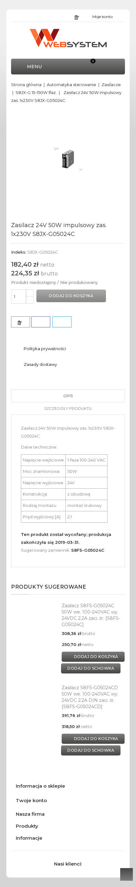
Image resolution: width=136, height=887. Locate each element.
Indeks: (18, 252)
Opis (68, 395)
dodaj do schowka (90, 668)
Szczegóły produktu (68, 408)
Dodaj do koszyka (71, 295)
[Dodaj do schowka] (20, 322)
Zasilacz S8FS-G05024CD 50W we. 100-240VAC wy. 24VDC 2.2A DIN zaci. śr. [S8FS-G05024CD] (90, 697)
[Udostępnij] (41, 322)
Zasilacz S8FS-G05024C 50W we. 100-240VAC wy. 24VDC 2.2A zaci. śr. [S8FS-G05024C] (91, 615)
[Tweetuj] (62, 322)
